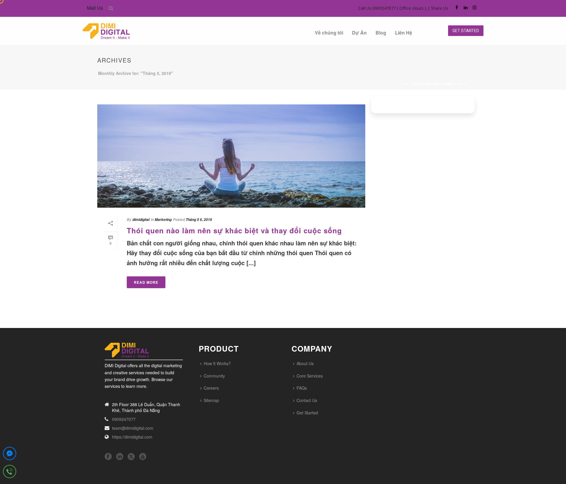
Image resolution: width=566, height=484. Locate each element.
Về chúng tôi (329, 32)
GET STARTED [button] (466, 30)
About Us (305, 363)
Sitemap (211, 400)
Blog (381, 32)
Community (214, 376)
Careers (211, 388)
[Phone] (9, 473)
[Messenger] (9, 455)
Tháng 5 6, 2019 (199, 219)
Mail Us (95, 7)
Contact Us (307, 400)
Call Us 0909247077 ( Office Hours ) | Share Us (403, 8)
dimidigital (140, 219)
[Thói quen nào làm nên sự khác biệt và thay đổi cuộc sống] (231, 156)
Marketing (163, 219)
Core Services (310, 376)
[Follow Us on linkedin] (119, 456)
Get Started (307, 413)
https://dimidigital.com (132, 436)
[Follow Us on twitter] (131, 456)
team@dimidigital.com (132, 428)
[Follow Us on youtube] (142, 456)
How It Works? (217, 363)
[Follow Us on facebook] (108, 456)
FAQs (302, 388)
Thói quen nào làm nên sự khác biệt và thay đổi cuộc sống (234, 230)
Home (404, 84)
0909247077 (124, 419)
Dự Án (359, 32)
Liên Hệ (403, 32)
